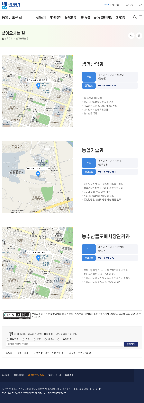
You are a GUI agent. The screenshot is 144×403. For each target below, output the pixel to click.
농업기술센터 (12, 17)
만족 (27, 339)
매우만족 (14, 339)
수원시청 (129, 5)
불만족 (51, 339)
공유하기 (131, 35)
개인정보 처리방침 (36, 375)
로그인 (106, 5)
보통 (39, 339)
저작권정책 (19, 375)
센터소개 (8, 38)
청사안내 (69, 375)
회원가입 (115, 5)
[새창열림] (17, 316)
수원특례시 (13, 5)
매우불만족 (66, 339)
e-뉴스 (139, 5)
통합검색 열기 (134, 17)
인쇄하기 (139, 35)
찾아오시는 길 (22, 38)
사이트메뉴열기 (140, 17)
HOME (3, 39)
